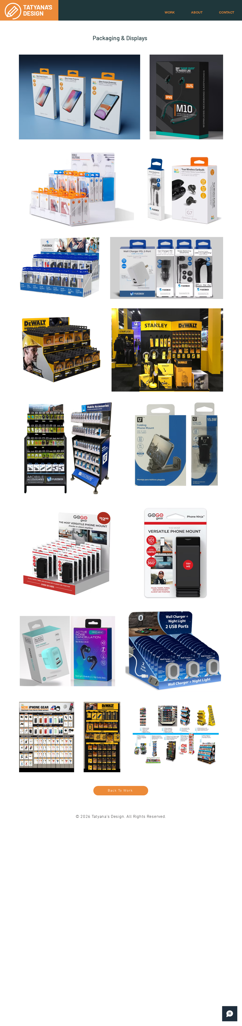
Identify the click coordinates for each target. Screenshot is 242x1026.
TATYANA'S (37, 7)
